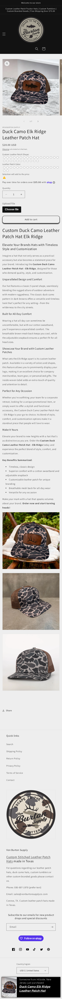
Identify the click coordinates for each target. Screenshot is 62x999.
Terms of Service (14, 772)
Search (9, 744)
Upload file (8, 203)
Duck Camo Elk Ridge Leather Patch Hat (34, 989)
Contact (10, 780)
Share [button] (9, 710)
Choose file (12, 209)
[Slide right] (37, 121)
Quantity (6, 188)
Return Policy (13, 758)
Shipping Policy (14, 751)
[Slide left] (24, 121)
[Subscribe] (51, 927)
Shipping (5, 149)
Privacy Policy (13, 765)
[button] (3, 34)
